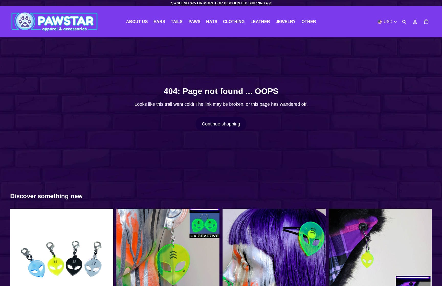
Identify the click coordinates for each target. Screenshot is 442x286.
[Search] (404, 21)
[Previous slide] (18, 260)
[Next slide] (105, 260)
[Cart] (426, 21)
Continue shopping (221, 123)
